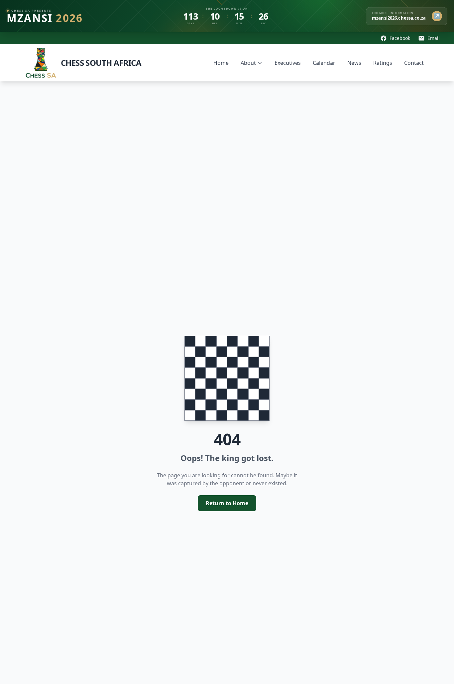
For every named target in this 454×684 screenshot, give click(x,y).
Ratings (382, 62)
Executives (288, 62)
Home (221, 62)
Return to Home (227, 503)
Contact (414, 62)
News (354, 62)
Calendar (324, 62)
